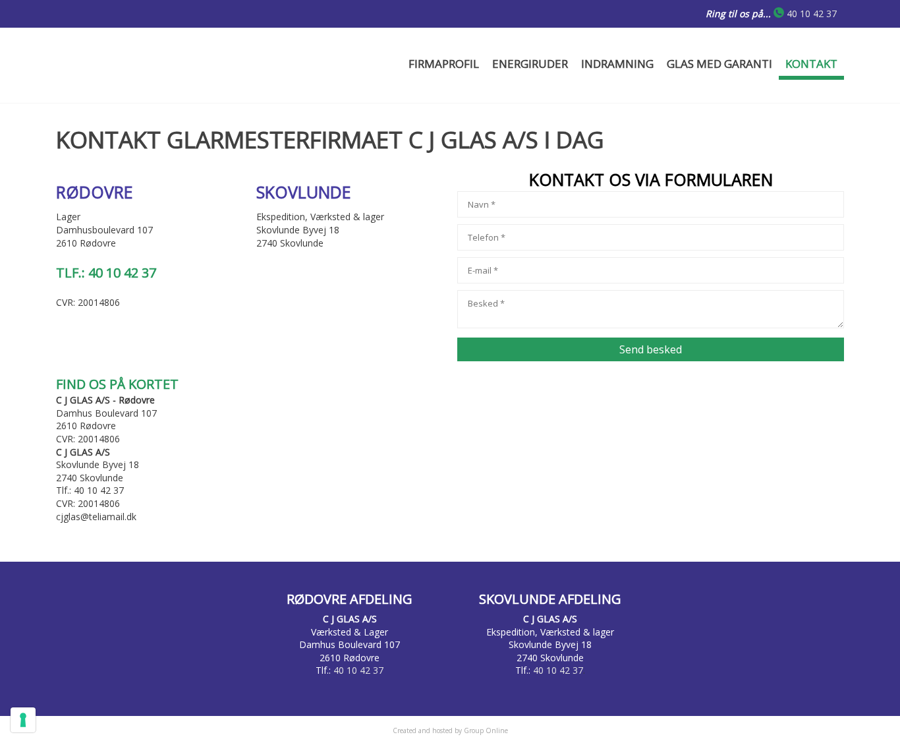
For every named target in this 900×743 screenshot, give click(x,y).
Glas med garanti (719, 63)
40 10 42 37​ (812, 13)
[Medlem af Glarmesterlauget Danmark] (751, 639)
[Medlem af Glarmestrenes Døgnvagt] (149, 639)
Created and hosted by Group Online (450, 730)
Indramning (617, 63)
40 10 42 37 (358, 670)
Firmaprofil (443, 63)
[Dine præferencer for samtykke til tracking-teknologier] (23, 719)
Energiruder (530, 63)
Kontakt (811, 63)
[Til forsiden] (182, 65)
